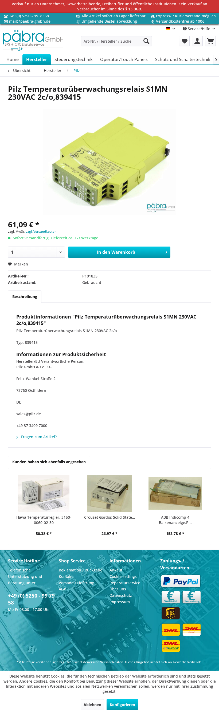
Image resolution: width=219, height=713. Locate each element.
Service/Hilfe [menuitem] (199, 28)
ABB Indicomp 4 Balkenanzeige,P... (175, 520)
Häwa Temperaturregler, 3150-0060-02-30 (43, 520)
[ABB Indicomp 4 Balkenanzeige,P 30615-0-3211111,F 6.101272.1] (175, 493)
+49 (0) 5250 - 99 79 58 (29, 15)
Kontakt (66, 576)
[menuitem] (116, 41)
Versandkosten (111, 662)
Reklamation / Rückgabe (80, 570)
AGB (62, 588)
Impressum (120, 601)
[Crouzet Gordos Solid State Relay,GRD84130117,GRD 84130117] (109, 493)
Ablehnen (92, 704)
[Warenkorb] (210, 41)
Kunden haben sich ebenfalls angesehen (49, 461)
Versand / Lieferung (76, 582)
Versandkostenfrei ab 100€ (180, 21)
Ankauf (116, 570)
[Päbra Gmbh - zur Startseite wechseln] (33, 41)
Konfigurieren (122, 704)
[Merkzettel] (184, 41)
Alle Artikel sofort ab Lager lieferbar (113, 15)
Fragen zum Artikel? (38, 436)
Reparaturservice (125, 582)
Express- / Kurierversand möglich (186, 15)
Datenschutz (121, 595)
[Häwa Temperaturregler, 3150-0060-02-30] (44, 493)
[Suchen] (146, 41)
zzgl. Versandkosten (41, 231)
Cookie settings (123, 576)
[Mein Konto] (197, 41)
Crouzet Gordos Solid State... (109, 517)
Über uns (118, 588)
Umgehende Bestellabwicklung (109, 21)
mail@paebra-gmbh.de (29, 21)
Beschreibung (24, 296)
